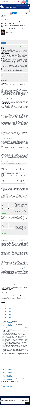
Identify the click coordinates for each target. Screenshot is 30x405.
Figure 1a (24, 200)
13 (3, 123)
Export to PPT (4, 213)
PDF (26, 13)
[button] (29, 5)
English (3, 16)
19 (7, 242)
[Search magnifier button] (27, 5)
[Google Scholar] (5, 305)
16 (22, 239)
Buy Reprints (15, 13)
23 (24, 267)
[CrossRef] (4, 308)
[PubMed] (7, 308)
